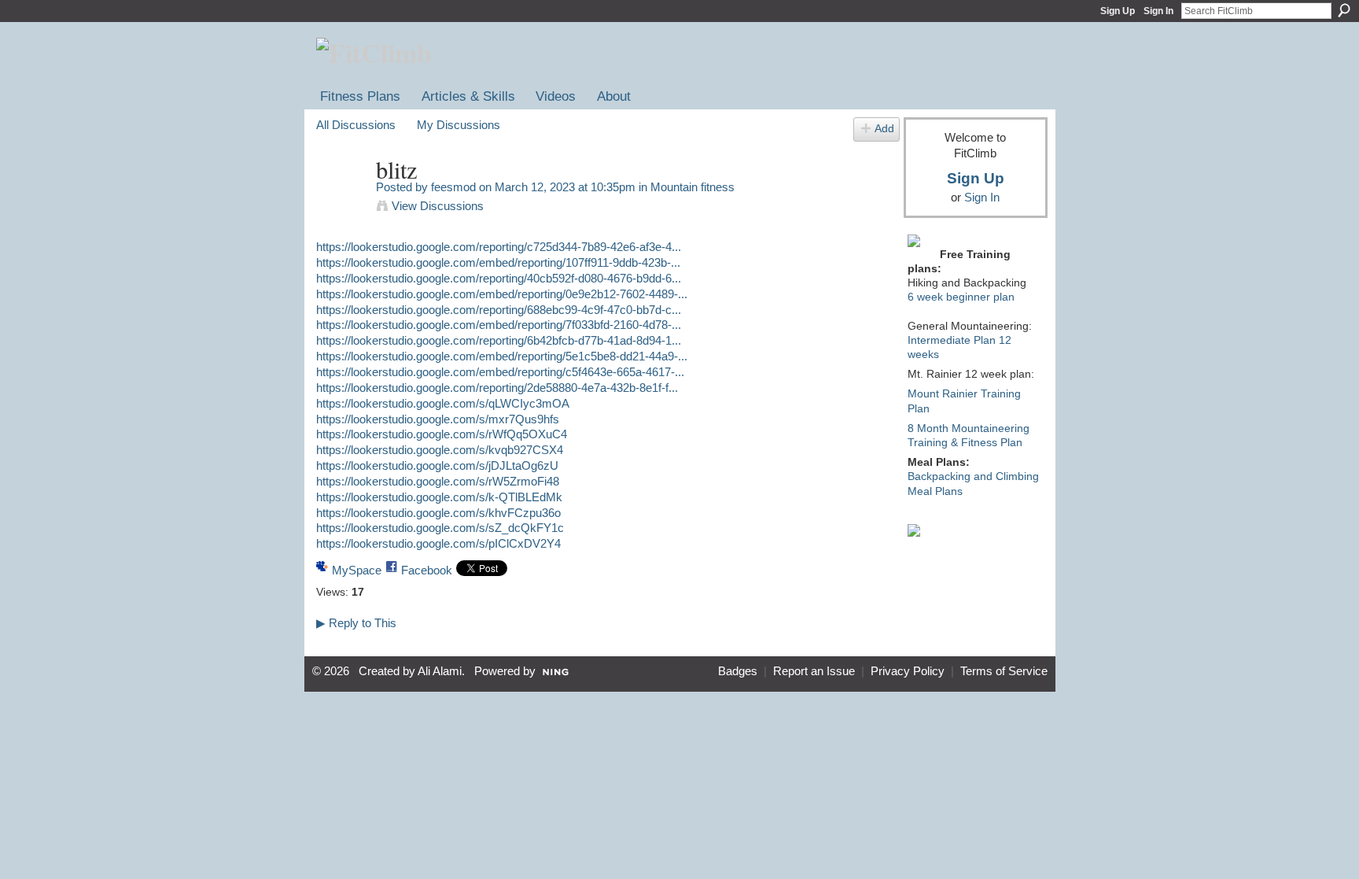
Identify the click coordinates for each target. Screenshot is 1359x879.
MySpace (356, 570)
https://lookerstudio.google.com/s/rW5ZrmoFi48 (437, 481)
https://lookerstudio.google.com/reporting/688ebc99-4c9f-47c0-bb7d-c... (498, 309)
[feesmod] (341, 199)
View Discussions (438, 205)
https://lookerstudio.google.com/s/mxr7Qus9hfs (437, 419)
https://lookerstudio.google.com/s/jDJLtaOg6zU (437, 465)
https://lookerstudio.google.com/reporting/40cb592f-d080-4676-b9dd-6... (498, 278)
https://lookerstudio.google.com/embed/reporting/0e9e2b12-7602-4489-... (501, 294)
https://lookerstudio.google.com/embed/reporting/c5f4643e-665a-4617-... (500, 372)
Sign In (1158, 11)
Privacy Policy (908, 671)
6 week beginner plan (961, 296)
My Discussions (458, 124)
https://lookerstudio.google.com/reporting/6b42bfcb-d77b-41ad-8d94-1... (498, 340)
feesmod (453, 187)
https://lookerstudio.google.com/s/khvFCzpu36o (438, 512)
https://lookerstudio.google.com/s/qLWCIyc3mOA (442, 403)
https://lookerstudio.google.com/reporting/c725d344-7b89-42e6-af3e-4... (498, 246)
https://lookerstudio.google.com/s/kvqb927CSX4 (439, 449)
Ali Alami (440, 671)
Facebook (426, 570)
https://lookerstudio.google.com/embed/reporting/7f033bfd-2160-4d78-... (498, 324)
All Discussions (356, 124)
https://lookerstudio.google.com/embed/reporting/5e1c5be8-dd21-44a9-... (501, 356)
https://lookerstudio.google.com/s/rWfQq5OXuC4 (441, 434)
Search (1344, 10)
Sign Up (1117, 11)
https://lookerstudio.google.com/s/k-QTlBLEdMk (439, 497)
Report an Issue (814, 671)
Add (884, 129)
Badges (737, 671)
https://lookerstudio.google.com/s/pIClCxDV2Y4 (438, 543)
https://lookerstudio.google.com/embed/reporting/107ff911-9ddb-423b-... (498, 262)
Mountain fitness (692, 187)
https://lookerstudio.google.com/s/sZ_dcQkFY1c (440, 527)
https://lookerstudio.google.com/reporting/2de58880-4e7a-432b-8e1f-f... (497, 387)
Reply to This (356, 623)
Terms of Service (1004, 671)
